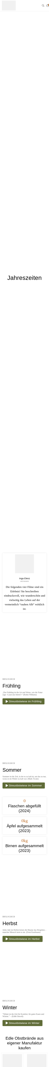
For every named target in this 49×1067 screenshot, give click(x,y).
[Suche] (43, 5)
